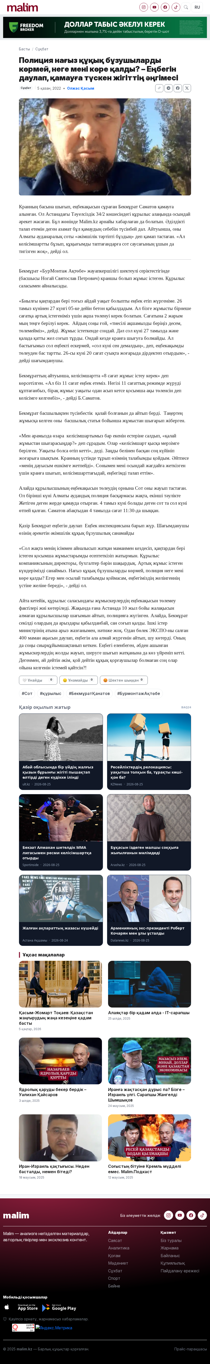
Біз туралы (171, 1240)
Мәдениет (118, 1263)
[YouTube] (154, 7)
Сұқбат (41, 49)
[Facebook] (165, 7)
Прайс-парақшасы (190, 1349)
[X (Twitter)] (187, 88)
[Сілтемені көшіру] (159, 88)
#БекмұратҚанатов (89, 693)
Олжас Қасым (80, 88)
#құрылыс (50, 693)
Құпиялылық (173, 1263)
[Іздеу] (186, 7)
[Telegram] (168, 88)
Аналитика (118, 1247)
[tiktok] (176, 7)
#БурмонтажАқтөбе (138, 693)
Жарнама (169, 1247)
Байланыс (170, 1255)
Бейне (114, 1285)
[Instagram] (143, 7)
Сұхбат (115, 1270)
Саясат (115, 1240)
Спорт (114, 1278)
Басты (24, 49)
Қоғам (114, 1255)
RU (197, 7)
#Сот (27, 693)
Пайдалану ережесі (180, 1270)
